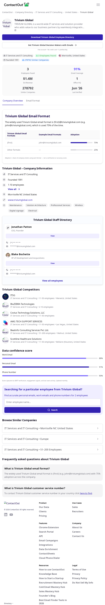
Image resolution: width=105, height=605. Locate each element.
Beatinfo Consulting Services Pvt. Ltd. (29, 330)
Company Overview (13, 100)
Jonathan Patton (21, 226)
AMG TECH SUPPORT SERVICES (26, 321)
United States (71, 12)
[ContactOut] (17, 4)
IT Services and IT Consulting (49, 12)
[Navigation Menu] (98, 4)
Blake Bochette (20, 254)
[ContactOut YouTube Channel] (11, 557)
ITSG (12, 295)
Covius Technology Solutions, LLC (27, 312)
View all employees (52, 280)
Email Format (33, 100)
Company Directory (24, 12)
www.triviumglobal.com (20, 199)
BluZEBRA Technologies (22, 304)
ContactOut (7, 12)
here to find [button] (86, 493)
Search (54, 410)
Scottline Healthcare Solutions (26, 338)
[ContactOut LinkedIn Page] (5, 557)
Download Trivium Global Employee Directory (52, 37)
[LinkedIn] (15, 30)
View (53, 236)
